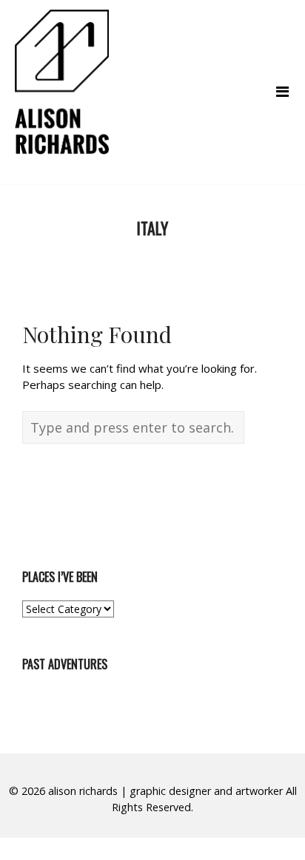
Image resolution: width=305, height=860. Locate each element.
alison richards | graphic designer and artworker (165, 791)
